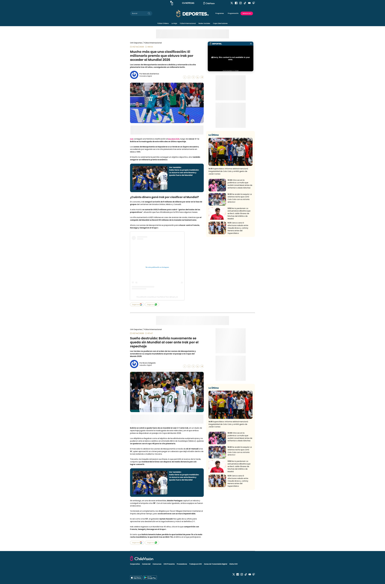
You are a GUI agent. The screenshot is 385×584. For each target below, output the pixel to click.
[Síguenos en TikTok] (245, 3)
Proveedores (182, 564)
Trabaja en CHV (195, 564)
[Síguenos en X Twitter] (231, 3)
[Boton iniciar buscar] (149, 13)
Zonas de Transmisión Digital (215, 564)
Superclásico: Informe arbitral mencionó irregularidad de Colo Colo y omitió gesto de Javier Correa (228, 171)
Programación (233, 13)
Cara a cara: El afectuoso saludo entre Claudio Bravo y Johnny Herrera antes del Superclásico (238, 228)
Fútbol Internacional (188, 23)
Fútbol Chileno (163, 23)
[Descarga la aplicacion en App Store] (150, 578)
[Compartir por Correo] (202, 77)
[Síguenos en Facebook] (236, 3)
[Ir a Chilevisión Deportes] (192, 13)
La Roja (174, 23)
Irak (131, 139)
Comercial (146, 564)
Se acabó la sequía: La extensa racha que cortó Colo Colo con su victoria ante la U (240, 198)
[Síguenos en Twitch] (254, 3)
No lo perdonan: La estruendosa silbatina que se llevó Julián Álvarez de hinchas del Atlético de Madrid (239, 213)
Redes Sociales (204, 23)
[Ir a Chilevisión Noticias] (188, 3)
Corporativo (135, 564)
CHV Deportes (136, 43)
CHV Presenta (169, 564)
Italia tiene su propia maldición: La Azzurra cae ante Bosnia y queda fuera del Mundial (184, 172)
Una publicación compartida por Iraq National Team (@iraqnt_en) (157, 297)
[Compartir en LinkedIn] (197, 77)
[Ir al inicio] (192, 558)
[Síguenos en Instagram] (240, 3)
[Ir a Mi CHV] (171, 3)
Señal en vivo (247, 13)
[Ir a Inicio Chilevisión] (209, 3)
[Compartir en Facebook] (184, 77)
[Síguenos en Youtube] (249, 3)
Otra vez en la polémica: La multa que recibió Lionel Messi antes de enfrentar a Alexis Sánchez (240, 184)
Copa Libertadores (220, 23)
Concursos (157, 564)
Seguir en (135, 304)
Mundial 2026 (173, 139)
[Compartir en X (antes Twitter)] (193, 77)
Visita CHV (233, 564)
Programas (219, 13)
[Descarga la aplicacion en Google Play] (136, 578)
